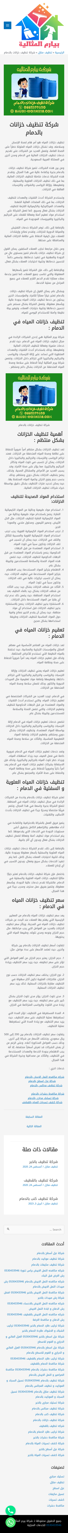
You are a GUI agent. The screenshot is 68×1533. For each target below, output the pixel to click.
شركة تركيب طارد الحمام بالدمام (46, 1431)
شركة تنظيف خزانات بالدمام (48, 1420)
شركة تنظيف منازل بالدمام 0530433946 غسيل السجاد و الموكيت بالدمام (37, 1394)
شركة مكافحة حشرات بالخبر (48, 1437)
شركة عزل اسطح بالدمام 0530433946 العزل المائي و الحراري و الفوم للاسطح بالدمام (35, 1350)
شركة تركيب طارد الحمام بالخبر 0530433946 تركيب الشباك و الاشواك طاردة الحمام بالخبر (35, 1328)
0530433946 (53, 1525)
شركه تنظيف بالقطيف (51, 1425)
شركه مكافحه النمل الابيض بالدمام (44, 1076)
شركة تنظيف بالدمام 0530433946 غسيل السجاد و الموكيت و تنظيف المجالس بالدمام (35, 1383)
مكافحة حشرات (55, 1505)
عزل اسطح (58, 1488)
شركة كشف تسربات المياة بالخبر (46, 1455)
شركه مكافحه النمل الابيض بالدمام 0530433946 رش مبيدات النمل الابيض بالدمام (34, 1284)
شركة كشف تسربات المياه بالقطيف (42, 1102)
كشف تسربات (56, 1499)
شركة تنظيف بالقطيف (41, 1180)
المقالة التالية (34, 1126)
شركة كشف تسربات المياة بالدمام (45, 1443)
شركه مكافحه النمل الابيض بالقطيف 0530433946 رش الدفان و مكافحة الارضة (35, 1317)
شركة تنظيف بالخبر (43, 1162)
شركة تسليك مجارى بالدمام (43, 1098)
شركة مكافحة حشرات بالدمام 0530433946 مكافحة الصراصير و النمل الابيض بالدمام (35, 1372)
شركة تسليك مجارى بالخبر (50, 1402)
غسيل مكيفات (56, 1494)
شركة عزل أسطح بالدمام (50, 1253)
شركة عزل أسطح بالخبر (51, 1449)
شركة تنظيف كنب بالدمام (38, 1199)
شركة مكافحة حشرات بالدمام (47, 1093)
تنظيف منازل (51, 1166)
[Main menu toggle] (8, 25)
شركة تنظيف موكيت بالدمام (48, 1258)
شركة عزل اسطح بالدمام (42, 1081)
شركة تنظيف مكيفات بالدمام (47, 1264)
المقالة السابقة (34, 1116)
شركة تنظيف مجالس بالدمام (46, 1085)
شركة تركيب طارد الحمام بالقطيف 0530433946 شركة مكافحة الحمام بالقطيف (37, 1361)
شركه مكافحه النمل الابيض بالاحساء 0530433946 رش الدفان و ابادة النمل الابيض (35, 1306)
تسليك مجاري (56, 1476)
